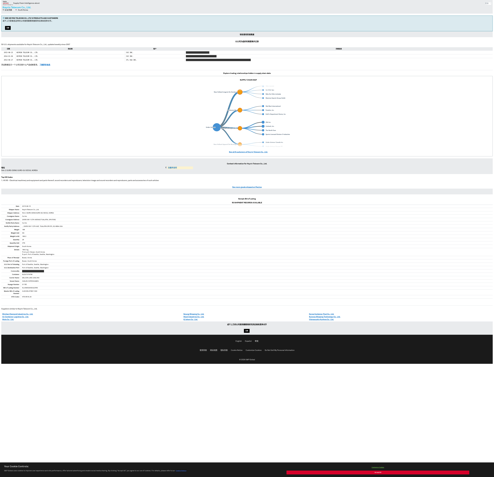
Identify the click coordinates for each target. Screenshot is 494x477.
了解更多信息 (44, 65)
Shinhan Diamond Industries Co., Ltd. (17, 314)
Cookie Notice (236, 350)
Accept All (378, 472)
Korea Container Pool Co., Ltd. (321, 314)
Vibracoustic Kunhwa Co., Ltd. (321, 319)
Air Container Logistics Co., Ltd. (15, 317)
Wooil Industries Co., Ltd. (193, 317)
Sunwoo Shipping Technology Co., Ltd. (324, 317)
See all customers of (248, 152)
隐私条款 (224, 350)
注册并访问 (172, 168)
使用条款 (203, 350)
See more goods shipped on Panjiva (247, 187)
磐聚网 (8, 3)
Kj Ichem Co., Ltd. (190, 319)
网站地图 (213, 350)
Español (248, 341)
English (239, 341)
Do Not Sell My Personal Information (279, 350)
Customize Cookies (254, 350)
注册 (7, 28)
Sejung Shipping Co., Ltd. (193, 314)
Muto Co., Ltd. (8, 319)
